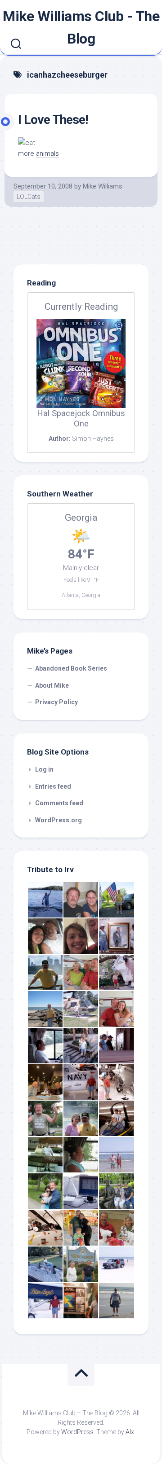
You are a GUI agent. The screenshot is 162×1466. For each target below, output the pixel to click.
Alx (130, 1431)
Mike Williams (102, 186)
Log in (44, 769)
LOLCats (28, 196)
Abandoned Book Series (71, 668)
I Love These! (53, 119)
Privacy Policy (56, 702)
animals (47, 153)
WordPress (77, 1431)
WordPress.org (58, 820)
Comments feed (59, 803)
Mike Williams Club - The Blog (81, 27)
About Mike (52, 685)
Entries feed (53, 786)
